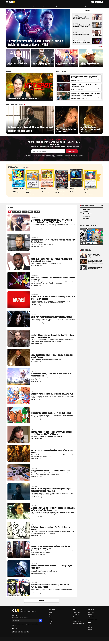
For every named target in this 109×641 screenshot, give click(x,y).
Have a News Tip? (92, 619)
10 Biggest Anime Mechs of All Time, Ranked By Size (50, 471)
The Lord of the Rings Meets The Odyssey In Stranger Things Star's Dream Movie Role (51, 490)
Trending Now (86, 250)
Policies (90, 629)
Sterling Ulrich (35, 496)
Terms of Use (63, 155)
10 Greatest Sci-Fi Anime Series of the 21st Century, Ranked (95, 268)
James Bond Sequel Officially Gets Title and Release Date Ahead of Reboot (52, 356)
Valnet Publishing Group (30, 611)
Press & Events (76, 619)
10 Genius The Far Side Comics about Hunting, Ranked (51, 413)
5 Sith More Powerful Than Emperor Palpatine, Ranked (51, 317)
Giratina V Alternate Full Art (62, 189)
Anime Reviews (86, 216)
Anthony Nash (35, 265)
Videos (50, 623)
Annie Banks (35, 418)
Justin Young (35, 516)
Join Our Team (76, 612)
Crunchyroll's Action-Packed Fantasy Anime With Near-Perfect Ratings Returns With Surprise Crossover (81, 19)
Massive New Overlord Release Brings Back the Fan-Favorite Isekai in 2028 (50, 586)
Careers (90, 614)
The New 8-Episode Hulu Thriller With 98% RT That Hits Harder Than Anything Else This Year (51, 433)
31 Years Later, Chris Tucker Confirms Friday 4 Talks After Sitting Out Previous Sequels (94, 256)
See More (15, 72)
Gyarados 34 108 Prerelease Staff (21, 188)
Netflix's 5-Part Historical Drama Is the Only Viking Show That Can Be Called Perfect (52, 336)
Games (50, 621)
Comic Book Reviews (87, 214)
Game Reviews (86, 218)
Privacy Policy (71, 155)
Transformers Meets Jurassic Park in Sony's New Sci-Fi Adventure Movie (51, 375)
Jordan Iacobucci (36, 322)
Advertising (91, 616)
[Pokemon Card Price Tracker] (92, 2)
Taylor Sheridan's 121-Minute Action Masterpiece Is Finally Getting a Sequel (82, 26)
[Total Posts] (98, 79)
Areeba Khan (35, 476)
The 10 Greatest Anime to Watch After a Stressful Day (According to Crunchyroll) (51, 547)
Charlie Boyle (35, 343)
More (99, 46)
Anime (50, 619)
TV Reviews (85, 212)
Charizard (43, 188)
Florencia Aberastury (76, 98)
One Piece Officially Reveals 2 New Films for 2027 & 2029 (52, 394)
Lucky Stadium (30, 189)
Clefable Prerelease (89, 189)
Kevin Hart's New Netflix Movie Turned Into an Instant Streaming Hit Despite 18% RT (81, 34)
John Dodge (74, 89)
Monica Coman (35, 246)
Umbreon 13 (73, 188)
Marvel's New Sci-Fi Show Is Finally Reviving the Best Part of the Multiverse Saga (53, 298)
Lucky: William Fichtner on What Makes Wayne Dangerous (25, 99)
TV (49, 614)
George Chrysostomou (37, 573)
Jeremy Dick (35, 361)
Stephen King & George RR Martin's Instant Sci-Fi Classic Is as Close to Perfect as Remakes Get (53, 509)
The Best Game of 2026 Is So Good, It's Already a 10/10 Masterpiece (51, 567)
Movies (50, 612)
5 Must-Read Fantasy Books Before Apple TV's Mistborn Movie (52, 451)
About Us (75, 616)
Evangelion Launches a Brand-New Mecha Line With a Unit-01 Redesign (81, 42)
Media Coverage (77, 621)
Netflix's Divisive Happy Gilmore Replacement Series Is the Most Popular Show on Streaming (85, 95)
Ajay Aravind (35, 381)
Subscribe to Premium (78, 623)
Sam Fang (74, 80)
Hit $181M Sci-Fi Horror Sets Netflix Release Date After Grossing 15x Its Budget (86, 86)
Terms (89, 625)
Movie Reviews (86, 209)
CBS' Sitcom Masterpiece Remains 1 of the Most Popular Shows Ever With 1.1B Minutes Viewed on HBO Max (95, 262)
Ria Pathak (34, 304)
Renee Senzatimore (37, 554)
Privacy (90, 627)
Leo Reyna (34, 399)
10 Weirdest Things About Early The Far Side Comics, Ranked (50, 528)
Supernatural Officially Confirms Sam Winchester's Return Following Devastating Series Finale (84, 77)
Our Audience (76, 614)
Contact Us (91, 612)
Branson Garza (35, 228)
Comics (51, 616)
